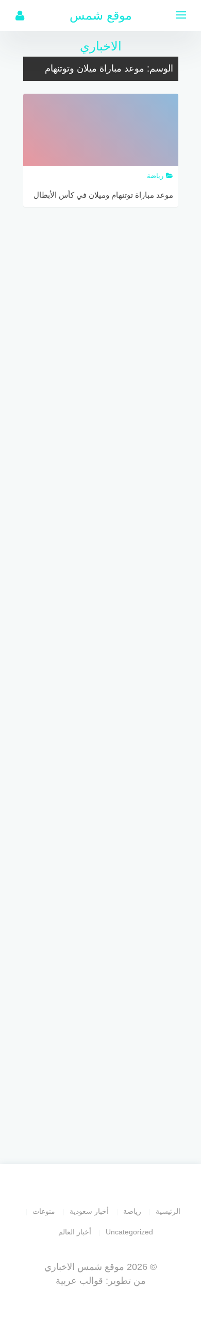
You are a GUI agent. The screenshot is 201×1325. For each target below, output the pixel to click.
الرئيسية (168, 1211)
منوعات (43, 1211)
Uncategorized (129, 1232)
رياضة (132, 1211)
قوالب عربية (79, 1281)
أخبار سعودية (89, 1211)
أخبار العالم (74, 1232)
